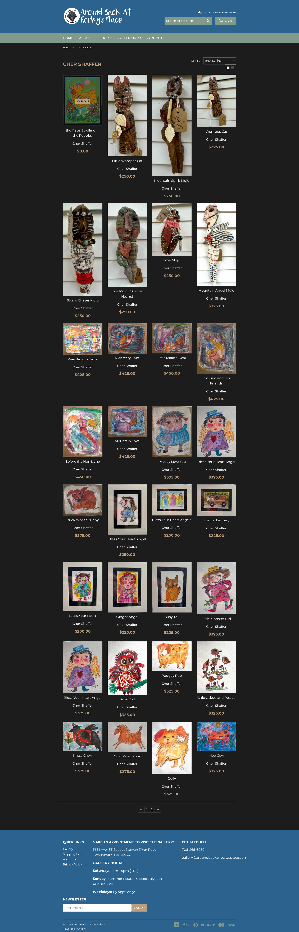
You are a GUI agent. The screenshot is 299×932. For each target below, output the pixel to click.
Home (68, 38)
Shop (105, 38)
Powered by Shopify (74, 928)
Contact (154, 38)
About (85, 38)
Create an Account (224, 12)
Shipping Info (72, 854)
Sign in (201, 12)
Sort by (195, 60)
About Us (69, 859)
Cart (228, 20)
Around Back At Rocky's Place (88, 924)
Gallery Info (129, 38)
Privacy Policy (72, 864)
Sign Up (139, 907)
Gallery (68, 849)
